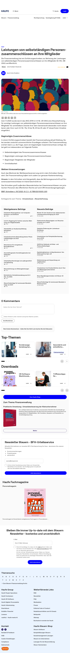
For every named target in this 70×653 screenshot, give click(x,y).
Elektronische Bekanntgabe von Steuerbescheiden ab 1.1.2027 (50, 221)
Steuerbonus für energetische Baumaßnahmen (13, 245)
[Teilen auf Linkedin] (15, 118)
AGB (39, 547)
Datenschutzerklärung (43, 549)
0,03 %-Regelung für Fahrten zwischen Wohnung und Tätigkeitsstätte (18, 221)
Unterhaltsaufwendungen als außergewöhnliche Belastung (18, 261)
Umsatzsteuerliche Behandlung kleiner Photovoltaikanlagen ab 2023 (18, 237)
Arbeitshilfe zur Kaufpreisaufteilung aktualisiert (15, 229)
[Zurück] (62, 361)
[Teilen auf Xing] (11, 118)
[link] (3, 18)
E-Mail (15, 539)
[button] (65, 11)
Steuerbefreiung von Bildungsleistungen (16, 269)
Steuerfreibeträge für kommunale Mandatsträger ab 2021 (18, 284)
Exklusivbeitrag (59, 352)
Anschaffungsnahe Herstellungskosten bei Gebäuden (17, 253)
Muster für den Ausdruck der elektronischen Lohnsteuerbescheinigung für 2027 (51, 213)
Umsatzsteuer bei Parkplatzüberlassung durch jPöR (49, 237)
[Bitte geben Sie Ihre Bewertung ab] (64, 67)
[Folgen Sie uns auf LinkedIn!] (2, 629)
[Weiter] (67, 361)
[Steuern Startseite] (5, 11)
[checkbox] (2, 317)
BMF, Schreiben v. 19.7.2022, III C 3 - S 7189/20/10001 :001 (24, 191)
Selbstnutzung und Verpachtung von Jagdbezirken (48, 261)
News (4, 67)
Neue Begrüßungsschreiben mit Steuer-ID (50, 276)
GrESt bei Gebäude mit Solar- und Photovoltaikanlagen (48, 245)
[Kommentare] (67, 67)
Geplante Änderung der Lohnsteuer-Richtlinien (48, 229)
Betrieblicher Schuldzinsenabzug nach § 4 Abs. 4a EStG (17, 276)
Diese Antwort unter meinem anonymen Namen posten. (21, 317)
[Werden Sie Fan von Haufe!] (5, 629)
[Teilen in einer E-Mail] (2, 118)
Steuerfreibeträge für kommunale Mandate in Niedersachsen (51, 283)
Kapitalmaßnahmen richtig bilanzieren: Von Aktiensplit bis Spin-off (50, 253)
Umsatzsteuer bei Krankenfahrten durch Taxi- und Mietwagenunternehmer (51, 268)
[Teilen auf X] (5, 118)
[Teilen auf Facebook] (8, 118)
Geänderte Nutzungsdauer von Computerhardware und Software (17, 213)
